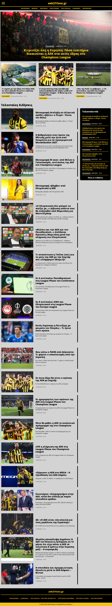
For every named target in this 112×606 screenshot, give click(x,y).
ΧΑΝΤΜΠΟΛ (44, 8)
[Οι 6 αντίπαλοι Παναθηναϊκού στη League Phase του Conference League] (17, 284)
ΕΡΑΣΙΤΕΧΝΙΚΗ (54, 8)
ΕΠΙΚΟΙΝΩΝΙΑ (86, 8)
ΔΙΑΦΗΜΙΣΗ (76, 8)
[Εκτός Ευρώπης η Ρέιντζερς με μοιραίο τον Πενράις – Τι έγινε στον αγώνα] (17, 331)
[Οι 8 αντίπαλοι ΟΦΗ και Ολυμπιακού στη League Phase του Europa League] (17, 308)
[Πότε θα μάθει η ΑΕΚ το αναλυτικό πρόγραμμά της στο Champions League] (17, 429)
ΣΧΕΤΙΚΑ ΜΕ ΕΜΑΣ (97, 598)
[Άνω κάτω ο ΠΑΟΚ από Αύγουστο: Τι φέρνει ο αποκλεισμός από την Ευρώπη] (17, 358)
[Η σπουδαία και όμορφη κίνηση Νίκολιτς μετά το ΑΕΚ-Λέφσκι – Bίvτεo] (17, 573)
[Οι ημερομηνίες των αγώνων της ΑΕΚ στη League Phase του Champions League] (17, 405)
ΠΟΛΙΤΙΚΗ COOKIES (82, 598)
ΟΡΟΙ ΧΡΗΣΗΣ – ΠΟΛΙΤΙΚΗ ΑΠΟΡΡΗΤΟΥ (43, 598)
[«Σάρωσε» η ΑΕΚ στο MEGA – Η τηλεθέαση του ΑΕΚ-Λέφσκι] (17, 476)
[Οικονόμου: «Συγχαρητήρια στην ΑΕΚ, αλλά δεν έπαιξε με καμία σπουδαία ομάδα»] (17, 500)
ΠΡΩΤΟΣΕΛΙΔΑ (65, 8)
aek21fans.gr (56, 591)
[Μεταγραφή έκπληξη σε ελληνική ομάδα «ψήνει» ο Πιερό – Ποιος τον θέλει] (17, 118)
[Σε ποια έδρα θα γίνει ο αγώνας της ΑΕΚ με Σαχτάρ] (17, 381)
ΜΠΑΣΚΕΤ (35, 8)
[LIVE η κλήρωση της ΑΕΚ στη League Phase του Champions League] (17, 452)
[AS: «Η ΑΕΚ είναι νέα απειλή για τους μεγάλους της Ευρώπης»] (17, 523)
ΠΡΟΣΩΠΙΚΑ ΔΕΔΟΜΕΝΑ (66, 598)
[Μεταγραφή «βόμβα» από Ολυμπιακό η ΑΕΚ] (17, 189)
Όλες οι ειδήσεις (95, 178)
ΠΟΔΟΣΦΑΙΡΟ (25, 8)
